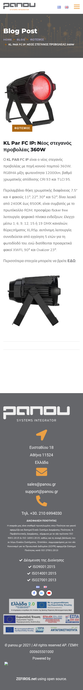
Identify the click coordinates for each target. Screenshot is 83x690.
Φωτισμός (37, 39)
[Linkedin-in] (41, 593)
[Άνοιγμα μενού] (77, 6)
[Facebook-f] (34, 593)
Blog (21, 39)
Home (7, 39)
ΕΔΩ (71, 261)
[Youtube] (49, 593)
